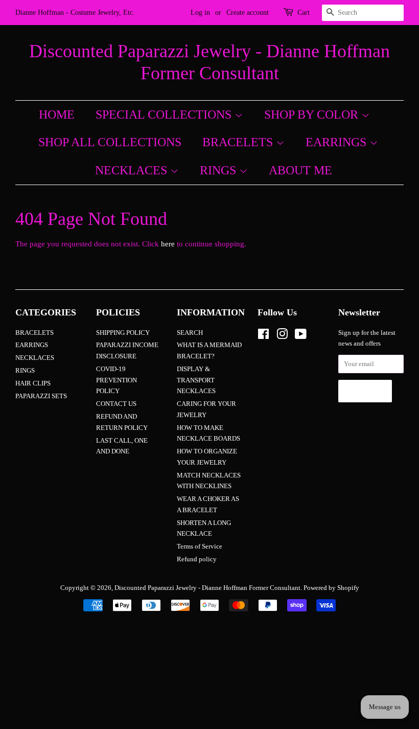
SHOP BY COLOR (312, 114)
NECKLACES (132, 170)
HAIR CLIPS (33, 383)
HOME (57, 114)
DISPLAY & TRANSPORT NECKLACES (196, 380)
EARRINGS (337, 142)
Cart (303, 12)
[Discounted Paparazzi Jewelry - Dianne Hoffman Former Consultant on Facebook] (263, 336)
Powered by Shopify (331, 587)
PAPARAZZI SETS (41, 396)
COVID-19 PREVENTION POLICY (116, 380)
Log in (200, 12)
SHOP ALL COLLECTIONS (109, 142)
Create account (247, 12)
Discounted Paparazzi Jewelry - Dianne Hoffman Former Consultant (209, 62)
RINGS (219, 170)
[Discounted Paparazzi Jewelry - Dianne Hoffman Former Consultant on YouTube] (301, 336)
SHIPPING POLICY (123, 332)
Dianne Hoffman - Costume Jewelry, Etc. (75, 12)
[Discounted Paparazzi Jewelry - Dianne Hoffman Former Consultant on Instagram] (282, 336)
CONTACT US (116, 403)
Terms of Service (199, 546)
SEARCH (190, 332)
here (168, 244)
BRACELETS (239, 142)
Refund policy (197, 559)
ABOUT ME (300, 170)
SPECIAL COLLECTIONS (165, 114)
